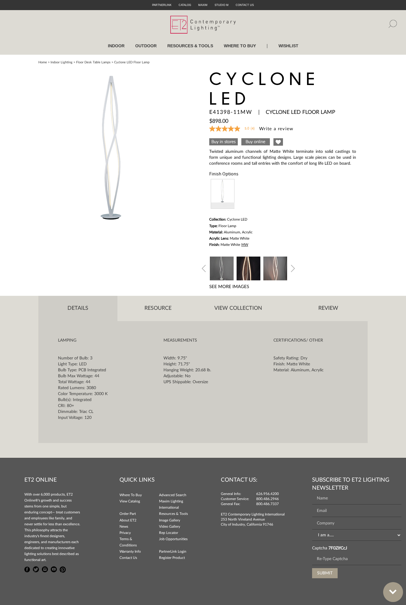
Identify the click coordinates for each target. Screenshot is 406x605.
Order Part (127, 514)
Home (42, 62)
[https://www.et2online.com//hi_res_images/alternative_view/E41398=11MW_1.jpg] (222, 268)
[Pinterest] (62, 569)
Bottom (393, 592)
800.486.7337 (267, 504)
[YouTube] (54, 569)
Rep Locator (168, 533)
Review (328, 308)
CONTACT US (245, 5)
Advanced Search (172, 495)
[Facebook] (27, 569)
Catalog (185, 5)
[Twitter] (36, 569)
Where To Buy (130, 495)
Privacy (125, 533)
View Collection (238, 308)
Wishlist (288, 45)
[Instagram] (45, 569)
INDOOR (116, 45)
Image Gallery (169, 520)
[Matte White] (222, 193)
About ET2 (127, 520)
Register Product (172, 558)
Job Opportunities (173, 539)
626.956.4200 (267, 494)
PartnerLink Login (172, 551)
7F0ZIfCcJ (337, 548)
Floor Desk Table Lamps (93, 62)
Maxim (202, 5)
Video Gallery (169, 526)
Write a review (276, 129)
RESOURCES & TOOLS (190, 45)
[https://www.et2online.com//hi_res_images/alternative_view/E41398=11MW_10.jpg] (248, 268)
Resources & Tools (173, 514)
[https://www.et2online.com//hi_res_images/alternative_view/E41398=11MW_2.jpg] (275, 268)
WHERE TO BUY (240, 45)
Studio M (222, 5)
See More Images (229, 287)
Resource (157, 308)
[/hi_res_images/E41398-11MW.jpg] (112, 147)
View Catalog (129, 501)
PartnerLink (161, 5)
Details (77, 308)
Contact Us (128, 558)
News (123, 526)
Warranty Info (130, 551)
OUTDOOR (146, 45)
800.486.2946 (267, 499)
